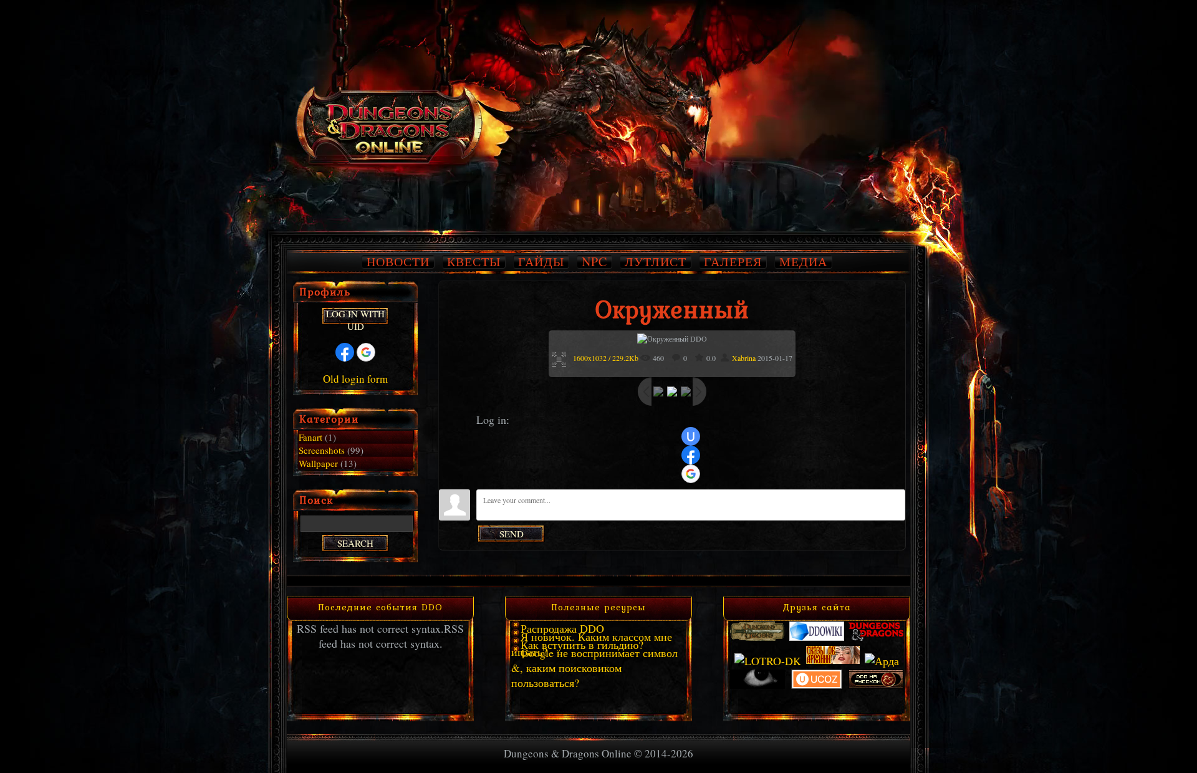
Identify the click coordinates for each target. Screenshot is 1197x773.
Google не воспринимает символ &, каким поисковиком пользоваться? (594, 667)
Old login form (355, 379)
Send (511, 533)
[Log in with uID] (690, 436)
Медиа (803, 262)
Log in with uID (355, 316)
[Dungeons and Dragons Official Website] (876, 637)
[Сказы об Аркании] (833, 660)
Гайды (541, 262)
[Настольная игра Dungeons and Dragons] (757, 637)
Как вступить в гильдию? (582, 644)
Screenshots (322, 450)
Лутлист (655, 262)
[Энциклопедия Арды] (882, 660)
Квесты (474, 262)
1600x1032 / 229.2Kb (605, 358)
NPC (594, 262)
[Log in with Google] (690, 473)
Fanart (310, 437)
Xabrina (744, 358)
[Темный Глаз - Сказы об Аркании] (757, 685)
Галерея (733, 262)
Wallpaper (318, 463)
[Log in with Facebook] (690, 455)
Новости (398, 262)
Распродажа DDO (562, 628)
